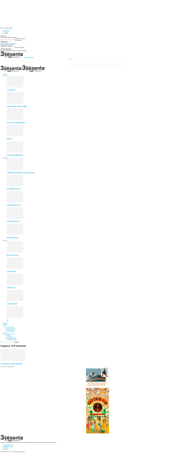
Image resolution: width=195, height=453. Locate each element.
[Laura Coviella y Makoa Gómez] (15, 103)
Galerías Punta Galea (12, 339)
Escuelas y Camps (11, 328)
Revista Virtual (10, 331)
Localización (10, 336)
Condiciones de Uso (8, 445)
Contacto (6, 33)
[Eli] (15, 317)
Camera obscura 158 (13, 205)
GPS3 (5, 325)
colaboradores (7, 30)
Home (5, 74)
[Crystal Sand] (15, 87)
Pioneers (9, 138)
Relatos (5, 240)
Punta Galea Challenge (9, 334)
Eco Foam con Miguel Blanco (16, 122)
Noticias (6, 323)
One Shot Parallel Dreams (15, 155)
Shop (5, 332)
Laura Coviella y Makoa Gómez (17, 106)
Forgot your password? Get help (8, 43)
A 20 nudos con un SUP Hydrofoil (11, 363)
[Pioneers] (15, 135)
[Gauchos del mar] (15, 300)
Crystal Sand (11, 90)
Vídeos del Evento (11, 338)
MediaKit (6, 447)
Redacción (3, 366)
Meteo (5, 324)
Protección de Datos (8, 446)
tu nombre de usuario (20, 38)
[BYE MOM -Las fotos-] (15, 185)
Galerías (6, 157)
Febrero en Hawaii (12, 237)
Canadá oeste (11, 287)
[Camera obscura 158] (15, 202)
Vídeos (5, 75)
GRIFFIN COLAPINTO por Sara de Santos (21, 172)
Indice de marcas (11, 329)
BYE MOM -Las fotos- (14, 189)
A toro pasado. (11, 271)
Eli (7, 320)
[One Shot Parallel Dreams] (15, 152)
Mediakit (6, 32)
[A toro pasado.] (15, 268)
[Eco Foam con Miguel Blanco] (15, 119)
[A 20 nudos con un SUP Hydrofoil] (13, 360)
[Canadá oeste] (15, 284)
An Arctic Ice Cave (12, 255)
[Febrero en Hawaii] (15, 234)
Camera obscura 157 (13, 221)
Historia (9, 335)
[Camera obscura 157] (15, 218)
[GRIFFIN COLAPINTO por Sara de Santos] (15, 169)
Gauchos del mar (12, 303)
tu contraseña (18, 40)
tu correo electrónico (20, 47)
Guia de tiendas (10, 327)
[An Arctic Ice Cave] (15, 252)
